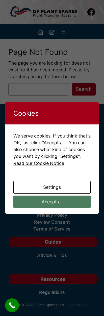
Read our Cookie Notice (38, 163)
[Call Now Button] (12, 305)
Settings (52, 187)
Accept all (52, 201)
